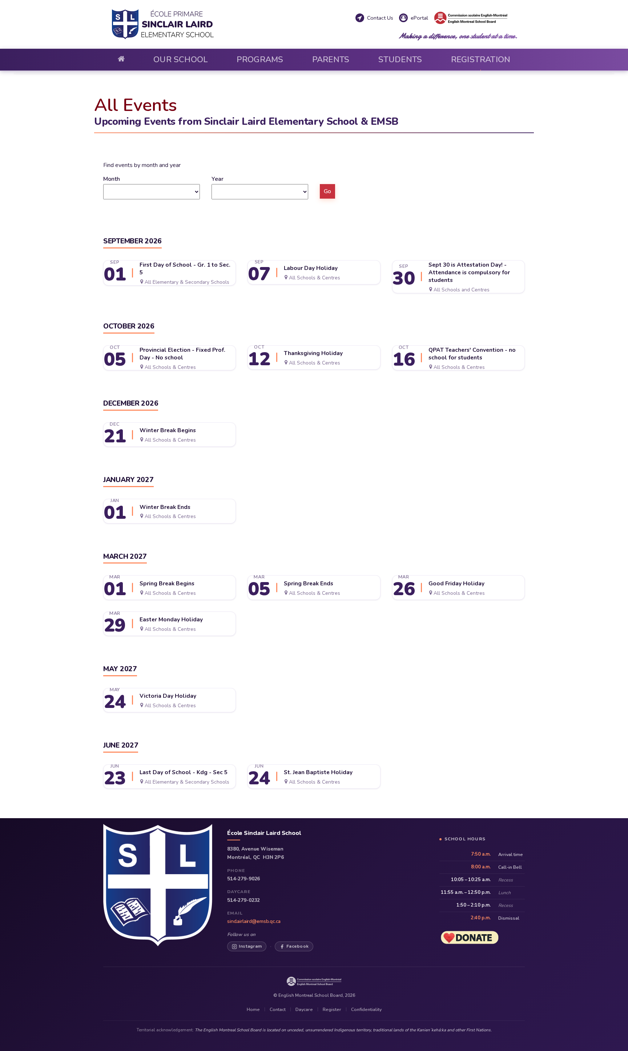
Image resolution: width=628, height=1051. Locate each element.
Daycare (304, 1009)
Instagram (250, 946)
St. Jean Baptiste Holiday (318, 772)
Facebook (297, 946)
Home (253, 1009)
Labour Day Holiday (311, 268)
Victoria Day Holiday (168, 696)
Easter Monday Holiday (171, 619)
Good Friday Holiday (456, 583)
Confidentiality (366, 1009)
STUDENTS (400, 59)
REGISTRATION (481, 59)
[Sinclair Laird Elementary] (231, 24)
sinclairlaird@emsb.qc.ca (254, 921)
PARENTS (331, 59)
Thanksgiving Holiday (313, 353)
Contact (278, 1009)
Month (111, 179)
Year (218, 179)
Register (332, 1009)
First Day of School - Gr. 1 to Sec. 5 (185, 268)
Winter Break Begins (168, 430)
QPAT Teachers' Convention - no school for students (472, 353)
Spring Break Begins (167, 583)
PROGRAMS (260, 59)
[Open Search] (521, 27)
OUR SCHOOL (180, 59)
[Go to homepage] (121, 60)
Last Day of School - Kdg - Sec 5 (184, 772)
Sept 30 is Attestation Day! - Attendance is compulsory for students (469, 272)
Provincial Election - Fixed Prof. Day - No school (182, 353)
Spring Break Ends (308, 583)
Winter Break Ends (165, 507)
